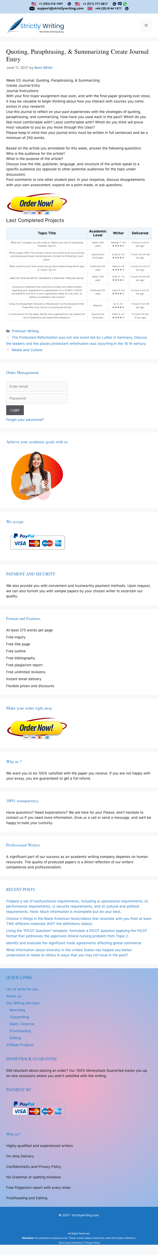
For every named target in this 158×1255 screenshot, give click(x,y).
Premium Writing (25, 331)
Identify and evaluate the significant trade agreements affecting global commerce (73, 943)
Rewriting (17, 1010)
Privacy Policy (92, 1242)
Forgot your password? (25, 420)
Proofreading (20, 1031)
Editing (15, 1038)
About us (13, 996)
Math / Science (22, 1024)
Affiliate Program (20, 1045)
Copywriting (19, 1017)
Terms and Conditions (70, 1242)
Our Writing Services (23, 1003)
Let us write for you (22, 989)
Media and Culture (27, 350)
